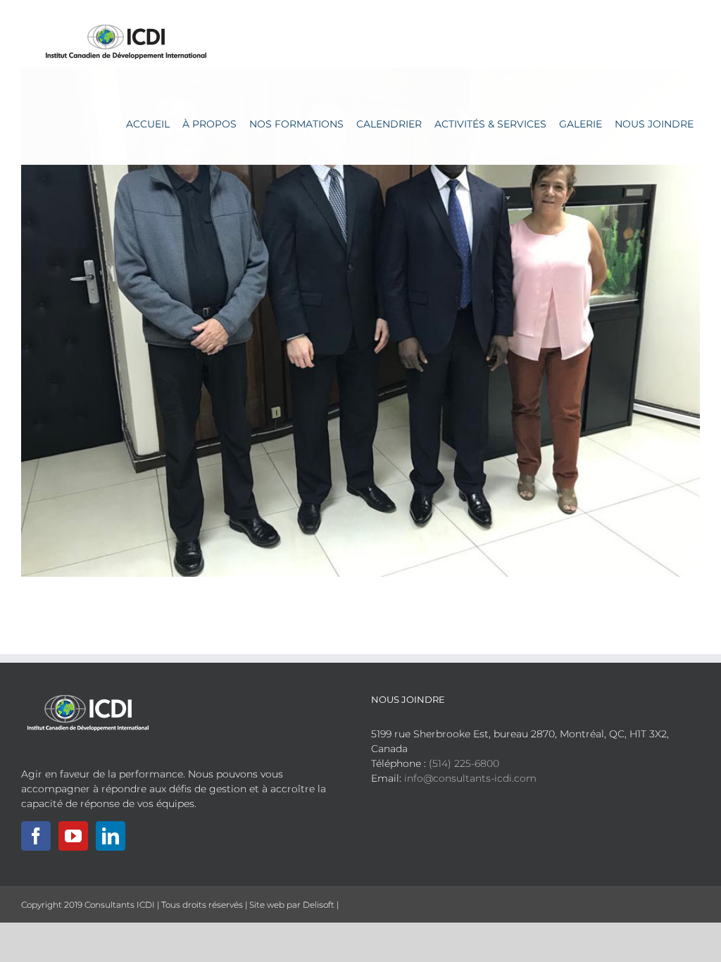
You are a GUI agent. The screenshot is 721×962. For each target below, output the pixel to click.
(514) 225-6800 (464, 763)
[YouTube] (73, 836)
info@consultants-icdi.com (470, 778)
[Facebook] (36, 836)
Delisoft (318, 904)
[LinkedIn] (110, 836)
